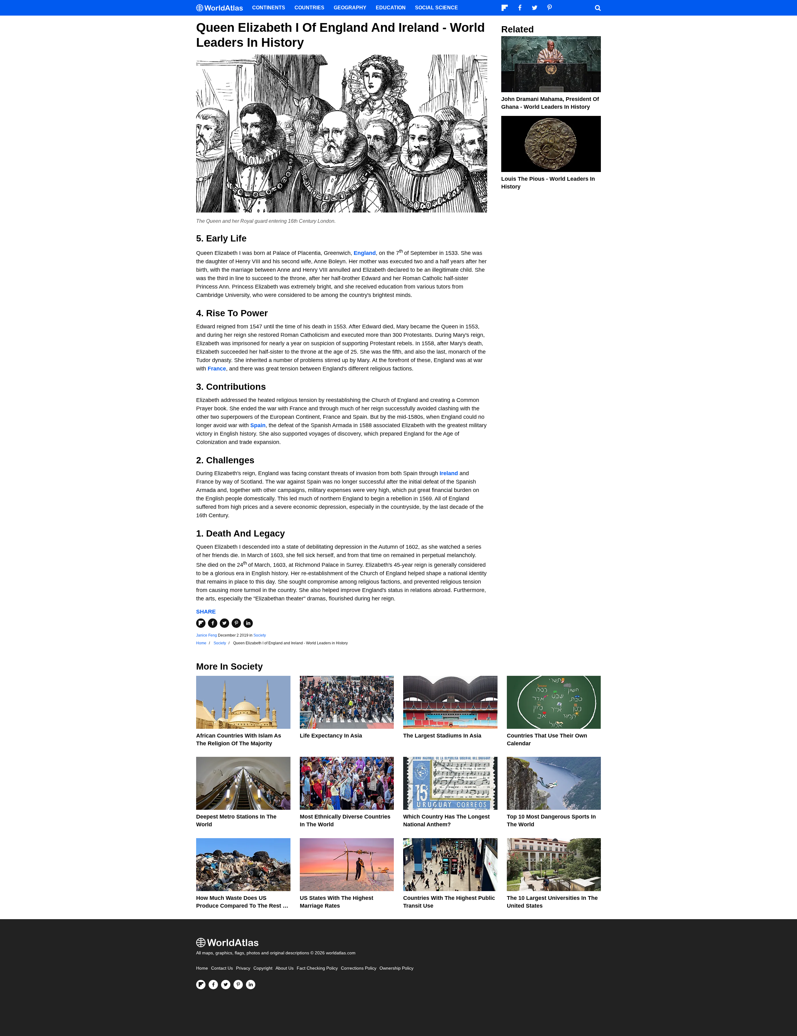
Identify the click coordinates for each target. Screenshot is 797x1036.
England (365, 253)
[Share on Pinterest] (236, 623)
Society (259, 635)
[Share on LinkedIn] (248, 623)
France (217, 368)
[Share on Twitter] (224, 623)
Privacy (243, 968)
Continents (268, 7)
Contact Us (222, 968)
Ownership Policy (396, 968)
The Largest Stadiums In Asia (442, 736)
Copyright (262, 968)
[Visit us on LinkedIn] (250, 984)
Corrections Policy (358, 968)
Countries (309, 7)
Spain (258, 425)
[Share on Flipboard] (200, 623)
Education (391, 7)
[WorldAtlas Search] (598, 8)
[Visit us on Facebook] (213, 984)
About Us (285, 968)
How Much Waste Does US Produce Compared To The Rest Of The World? (242, 906)
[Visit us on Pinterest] (238, 984)
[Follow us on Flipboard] (200, 984)
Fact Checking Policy (317, 968)
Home (202, 968)
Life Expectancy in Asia (331, 736)
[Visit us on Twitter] (225, 984)
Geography (350, 7)
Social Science (436, 7)
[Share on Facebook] (212, 623)
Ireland (449, 473)
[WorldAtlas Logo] (222, 8)
